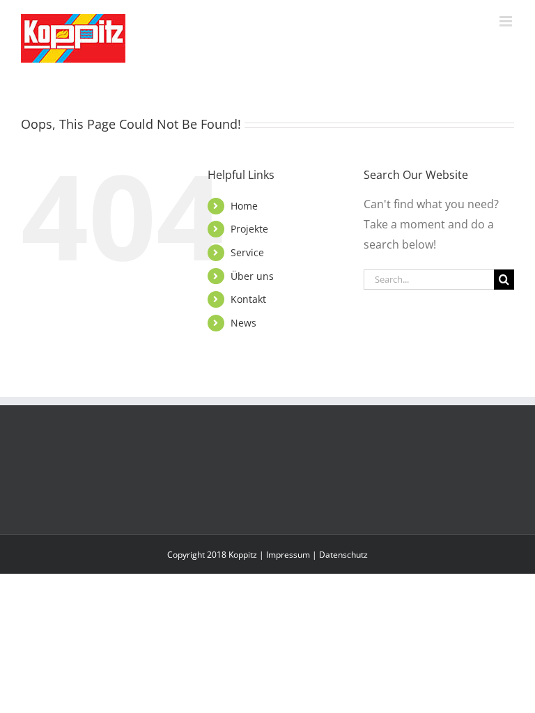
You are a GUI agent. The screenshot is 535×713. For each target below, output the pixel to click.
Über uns (252, 276)
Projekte (249, 228)
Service (247, 252)
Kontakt (248, 299)
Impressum (288, 555)
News (243, 322)
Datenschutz (343, 555)
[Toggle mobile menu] (506, 21)
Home (244, 205)
